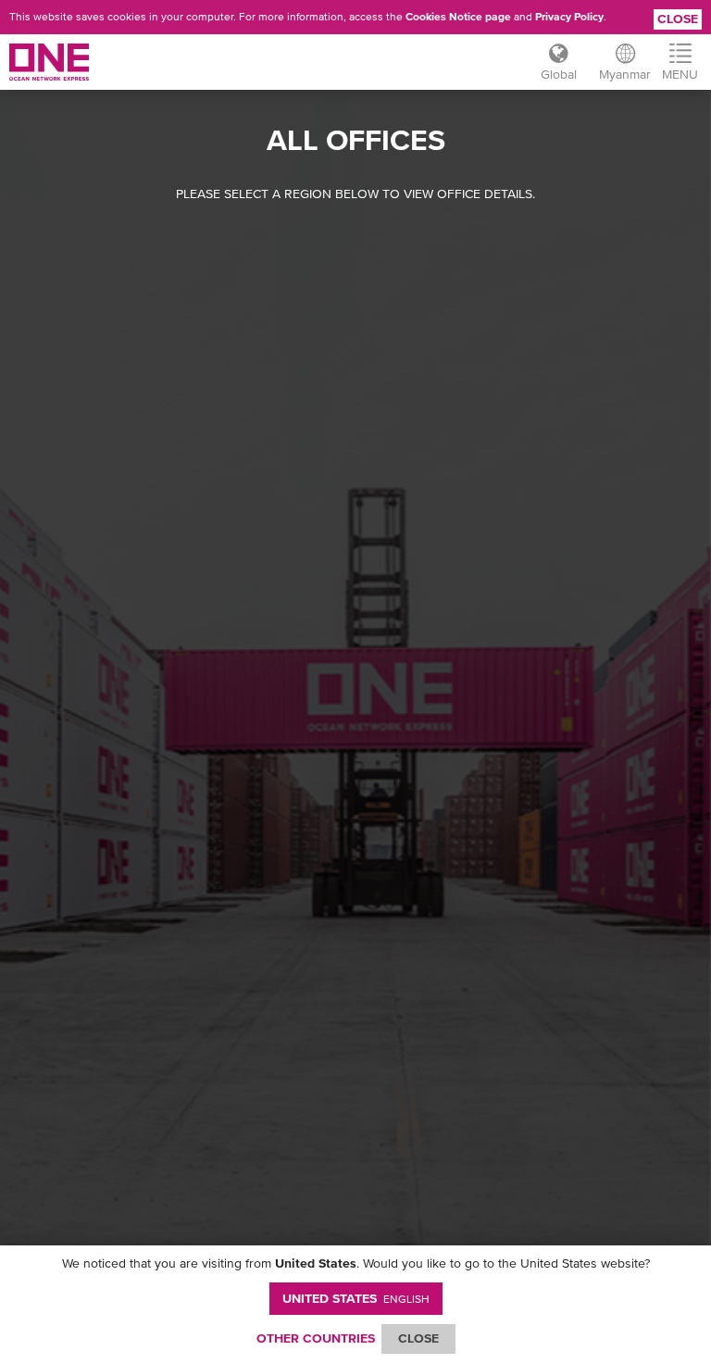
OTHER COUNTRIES (315, 1338)
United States (356, 1298)
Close (677, 18)
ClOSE (418, 1338)
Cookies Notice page (458, 16)
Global (559, 74)
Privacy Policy (569, 16)
